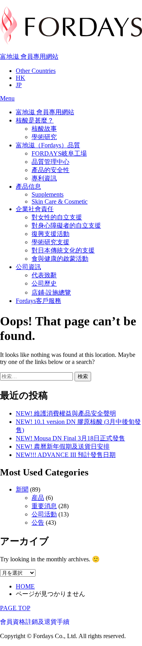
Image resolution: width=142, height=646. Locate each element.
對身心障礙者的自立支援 (66, 225)
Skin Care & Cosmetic (60, 201)
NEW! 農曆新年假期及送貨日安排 (63, 446)
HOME (25, 586)
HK (20, 77)
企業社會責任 (35, 209)
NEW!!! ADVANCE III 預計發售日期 (66, 454)
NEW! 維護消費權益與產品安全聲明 (66, 413)
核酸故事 (44, 128)
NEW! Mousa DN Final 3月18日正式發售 (70, 438)
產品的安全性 (50, 170)
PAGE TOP (15, 608)
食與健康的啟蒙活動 (60, 258)
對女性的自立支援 (57, 217)
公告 (38, 522)
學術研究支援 (50, 242)
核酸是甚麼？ (35, 120)
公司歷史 (44, 283)
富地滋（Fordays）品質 (48, 145)
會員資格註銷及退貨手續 (34, 621)
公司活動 (44, 514)
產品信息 (28, 186)
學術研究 (44, 137)
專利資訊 (44, 178)
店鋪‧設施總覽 (51, 292)
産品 (38, 497)
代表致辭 (44, 275)
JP (19, 85)
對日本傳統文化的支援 (63, 250)
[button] (7, 98)
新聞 (22, 489)
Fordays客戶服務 (38, 300)
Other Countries (36, 70)
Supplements (48, 194)
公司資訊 (28, 267)
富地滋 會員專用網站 (29, 56)
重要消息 (44, 506)
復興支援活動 (50, 233)
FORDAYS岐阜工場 (59, 153)
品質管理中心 (50, 161)
